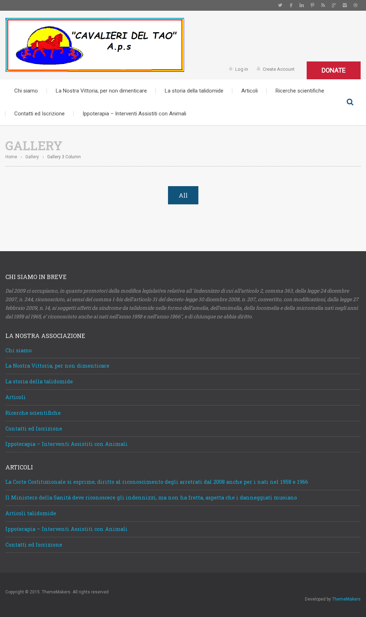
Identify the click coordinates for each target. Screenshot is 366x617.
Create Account (279, 69)
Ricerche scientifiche (300, 91)
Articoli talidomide (30, 513)
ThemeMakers (346, 599)
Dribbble (355, 5)
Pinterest (312, 5)
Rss (323, 5)
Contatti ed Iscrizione (39, 113)
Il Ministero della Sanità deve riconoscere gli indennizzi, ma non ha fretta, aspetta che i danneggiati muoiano (151, 497)
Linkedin (301, 5)
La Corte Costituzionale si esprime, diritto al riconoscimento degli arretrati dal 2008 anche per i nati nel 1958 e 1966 (156, 481)
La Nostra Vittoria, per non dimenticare (101, 91)
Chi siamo (26, 91)
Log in (241, 69)
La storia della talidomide (194, 91)
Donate (334, 70)
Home (11, 156)
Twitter (280, 5)
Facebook (291, 5)
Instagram (344, 5)
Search (350, 102)
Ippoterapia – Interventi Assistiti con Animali (134, 113)
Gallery (32, 156)
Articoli (249, 91)
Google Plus (333, 5)
